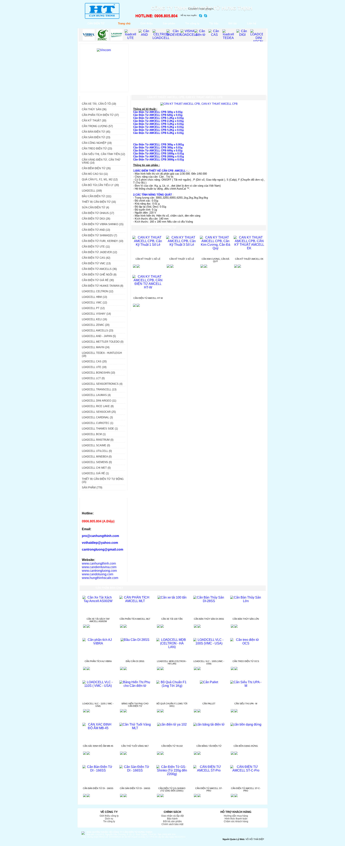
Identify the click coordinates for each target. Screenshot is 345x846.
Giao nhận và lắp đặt (172, 815)
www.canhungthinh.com (99, 563)
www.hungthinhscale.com (100, 578)
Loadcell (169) (92, 190)
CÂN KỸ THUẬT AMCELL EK (249, 259)
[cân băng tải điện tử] (209, 724)
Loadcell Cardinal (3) (97, 417)
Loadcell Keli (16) (94, 319)
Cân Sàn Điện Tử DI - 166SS (135, 788)
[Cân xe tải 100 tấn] (172, 597)
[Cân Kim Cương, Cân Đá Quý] (215, 248)
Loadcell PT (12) (93, 308)
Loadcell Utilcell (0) (97, 450)
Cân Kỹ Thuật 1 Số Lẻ (148, 259)
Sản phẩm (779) (92, 487)
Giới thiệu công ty (109, 815)
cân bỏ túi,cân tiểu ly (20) (100, 185)
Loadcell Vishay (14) (96, 313)
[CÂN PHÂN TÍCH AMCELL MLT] (135, 601)
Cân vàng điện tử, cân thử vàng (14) (101, 161)
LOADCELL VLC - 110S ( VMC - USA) (98, 704)
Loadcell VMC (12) (94, 302)
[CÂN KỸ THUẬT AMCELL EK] (249, 248)
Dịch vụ (109, 818)
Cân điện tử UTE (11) (96, 246)
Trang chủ (124, 23)
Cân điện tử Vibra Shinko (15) (102, 224)
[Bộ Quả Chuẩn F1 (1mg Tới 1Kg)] (172, 685)
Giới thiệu (146, 23)
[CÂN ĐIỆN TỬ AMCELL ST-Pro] (209, 770)
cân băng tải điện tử (208, 746)
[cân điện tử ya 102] (172, 724)
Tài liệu (213, 23)
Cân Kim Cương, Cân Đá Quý (215, 260)
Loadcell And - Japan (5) (99, 336)
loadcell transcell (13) (99, 389)
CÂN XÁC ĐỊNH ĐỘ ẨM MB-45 (98, 746)
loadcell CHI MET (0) (96, 467)
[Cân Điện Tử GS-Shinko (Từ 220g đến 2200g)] (172, 774)
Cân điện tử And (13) (96, 229)
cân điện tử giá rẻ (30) (98, 280)
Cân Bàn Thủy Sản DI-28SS (209, 619)
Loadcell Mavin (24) (95, 347)
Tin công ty (192, 23)
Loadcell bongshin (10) (98, 372)
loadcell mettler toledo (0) (102, 341)
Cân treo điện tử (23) (97, 148)
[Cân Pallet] (209, 682)
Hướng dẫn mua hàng (236, 815)
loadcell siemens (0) (97, 462)
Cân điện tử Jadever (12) (99, 252)
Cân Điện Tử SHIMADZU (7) (99, 235)
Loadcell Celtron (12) (97, 291)
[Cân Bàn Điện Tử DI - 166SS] (98, 770)
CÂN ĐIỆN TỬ (95, 23)
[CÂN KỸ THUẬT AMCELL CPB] (199, 103)
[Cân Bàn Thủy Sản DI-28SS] (209, 601)
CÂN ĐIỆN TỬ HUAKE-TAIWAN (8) (102, 285)
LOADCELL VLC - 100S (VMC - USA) (208, 662)
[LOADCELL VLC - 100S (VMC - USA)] (209, 643)
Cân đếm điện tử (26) (96, 168)
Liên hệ (251, 23)
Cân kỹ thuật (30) (94, 120)
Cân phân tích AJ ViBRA (98, 661)
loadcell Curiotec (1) (97, 423)
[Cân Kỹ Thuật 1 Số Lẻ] (148, 244)
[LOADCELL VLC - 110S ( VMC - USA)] (98, 685)
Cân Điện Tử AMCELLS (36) (99, 268)
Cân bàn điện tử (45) (96, 131)
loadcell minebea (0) (97, 456)
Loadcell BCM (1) (94, 434)
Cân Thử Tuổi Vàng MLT (135, 746)
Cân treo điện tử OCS (246, 661)
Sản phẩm (169, 23)
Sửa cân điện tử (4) (95, 207)
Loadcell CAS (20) (94, 361)
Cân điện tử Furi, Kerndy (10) (102, 241)
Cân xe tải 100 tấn (171, 619)
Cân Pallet (208, 703)
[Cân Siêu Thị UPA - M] (246, 685)
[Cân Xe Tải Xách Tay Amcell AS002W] (98, 601)
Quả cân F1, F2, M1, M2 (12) (100, 179)
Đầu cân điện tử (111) (96, 196)
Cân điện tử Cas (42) (96, 257)
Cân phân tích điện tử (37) (100, 114)
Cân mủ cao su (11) (95, 173)
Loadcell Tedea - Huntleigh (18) (102, 354)
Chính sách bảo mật (172, 824)
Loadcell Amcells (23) (97, 330)
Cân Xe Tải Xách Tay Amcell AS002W (98, 620)
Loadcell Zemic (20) (95, 324)
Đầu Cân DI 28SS (135, 661)
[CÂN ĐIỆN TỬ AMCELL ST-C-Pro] (246, 770)
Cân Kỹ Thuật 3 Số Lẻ (181, 259)
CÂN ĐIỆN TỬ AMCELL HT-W (148, 298)
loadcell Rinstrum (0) (97, 439)
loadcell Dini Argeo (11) (99, 400)
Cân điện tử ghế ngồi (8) (99, 274)
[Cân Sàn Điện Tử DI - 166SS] (135, 770)
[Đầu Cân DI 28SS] (135, 639)
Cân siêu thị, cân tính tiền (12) (103, 154)
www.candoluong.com (97, 574)
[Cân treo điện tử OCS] (246, 643)
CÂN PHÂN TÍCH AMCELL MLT (135, 619)
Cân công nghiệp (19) (97, 142)
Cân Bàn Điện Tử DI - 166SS (98, 788)
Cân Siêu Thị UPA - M (245, 703)
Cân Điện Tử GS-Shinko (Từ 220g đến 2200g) (171, 789)
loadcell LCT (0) (93, 378)
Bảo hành (172, 818)
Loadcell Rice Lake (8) (98, 406)
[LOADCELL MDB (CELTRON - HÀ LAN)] (172, 647)
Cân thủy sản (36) (94, 109)
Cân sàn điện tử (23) (96, 137)
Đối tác (232, 23)
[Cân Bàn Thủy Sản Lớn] (246, 601)
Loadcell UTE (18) (94, 367)
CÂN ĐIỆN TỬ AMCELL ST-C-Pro (246, 789)
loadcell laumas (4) (96, 395)
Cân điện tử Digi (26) (96, 218)
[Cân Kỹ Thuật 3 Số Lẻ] (181, 244)
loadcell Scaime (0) (96, 445)
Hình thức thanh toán (236, 818)
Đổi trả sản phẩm (172, 821)
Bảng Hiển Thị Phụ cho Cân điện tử (135, 704)
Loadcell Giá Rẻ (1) (95, 473)
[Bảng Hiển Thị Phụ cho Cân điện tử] (135, 685)
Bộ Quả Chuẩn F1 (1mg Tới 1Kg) (172, 704)
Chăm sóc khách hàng (236, 821)
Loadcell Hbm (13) (94, 296)
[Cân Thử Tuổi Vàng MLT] (135, 728)
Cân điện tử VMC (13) (96, 263)
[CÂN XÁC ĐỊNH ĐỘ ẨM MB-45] (98, 728)
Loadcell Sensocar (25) (99, 411)
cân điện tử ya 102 (172, 746)
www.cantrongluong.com (99, 570)
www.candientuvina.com (99, 567)
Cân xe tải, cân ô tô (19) (99, 103)
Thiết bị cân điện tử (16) (99, 201)
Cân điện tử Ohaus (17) (98, 213)
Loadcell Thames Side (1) (100, 428)
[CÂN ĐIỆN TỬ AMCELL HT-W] (148, 287)
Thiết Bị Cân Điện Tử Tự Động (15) (103, 480)
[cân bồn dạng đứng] (245, 724)
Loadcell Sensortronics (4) (102, 383)
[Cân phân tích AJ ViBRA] (98, 643)
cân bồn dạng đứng (246, 746)
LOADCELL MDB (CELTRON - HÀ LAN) (172, 662)
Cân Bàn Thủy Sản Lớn (246, 619)
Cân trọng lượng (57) (97, 126)
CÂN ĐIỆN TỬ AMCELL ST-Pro (208, 789)
